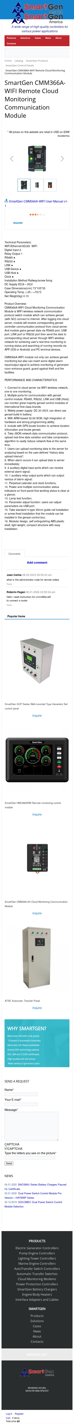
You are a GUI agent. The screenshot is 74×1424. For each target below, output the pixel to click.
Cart (8, 1417)
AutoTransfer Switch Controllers (37, 1269)
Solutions (25, 37)
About (58, 37)
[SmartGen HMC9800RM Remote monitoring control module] (37, 760)
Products (11, 37)
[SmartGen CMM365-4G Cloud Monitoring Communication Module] (37, 858)
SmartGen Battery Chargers (37, 1289)
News (48, 37)
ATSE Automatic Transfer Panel (22, 1001)
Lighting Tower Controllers (37, 1258)
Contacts (11, 43)
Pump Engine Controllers (37, 1253)
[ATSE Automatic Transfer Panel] (37, 957)
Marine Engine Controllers (37, 1263)
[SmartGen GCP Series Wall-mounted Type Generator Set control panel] (37, 661)
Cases (38, 37)
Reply (9, 583)
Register (19, 1413)
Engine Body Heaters (37, 1294)
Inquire (18, 223)
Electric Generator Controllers (37, 1248)
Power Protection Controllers (37, 1284)
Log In (9, 1413)
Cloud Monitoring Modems (37, 1279)
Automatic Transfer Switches (37, 1274)
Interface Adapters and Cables (37, 1299)
